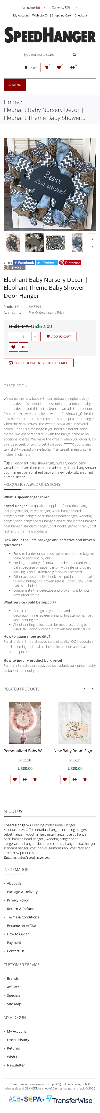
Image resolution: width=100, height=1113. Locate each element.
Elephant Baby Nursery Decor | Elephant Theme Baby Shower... (44, 114)
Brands (13, 978)
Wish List (14, 1056)
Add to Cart (61, 336)
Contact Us (16, 951)
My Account (21, 15)
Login (33, 67)
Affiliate (13, 987)
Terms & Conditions (23, 917)
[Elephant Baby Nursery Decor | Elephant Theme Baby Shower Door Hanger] (13, 242)
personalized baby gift (40, 472)
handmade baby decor (58, 467)
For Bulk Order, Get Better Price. (41, 363)
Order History (18, 1039)
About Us (14, 883)
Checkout (81, 15)
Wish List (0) (40, 15)
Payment (14, 942)
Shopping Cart (61, 15)
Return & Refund (20, 908)
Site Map (14, 1004)
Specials (13, 995)
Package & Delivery (22, 891)
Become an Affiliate (22, 925)
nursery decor (66, 463)
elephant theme (28, 467)
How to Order (18, 934)
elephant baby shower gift (34, 463)
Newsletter (16, 1065)
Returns (13, 1048)
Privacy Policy (18, 900)
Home (11, 102)
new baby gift (68, 472)
